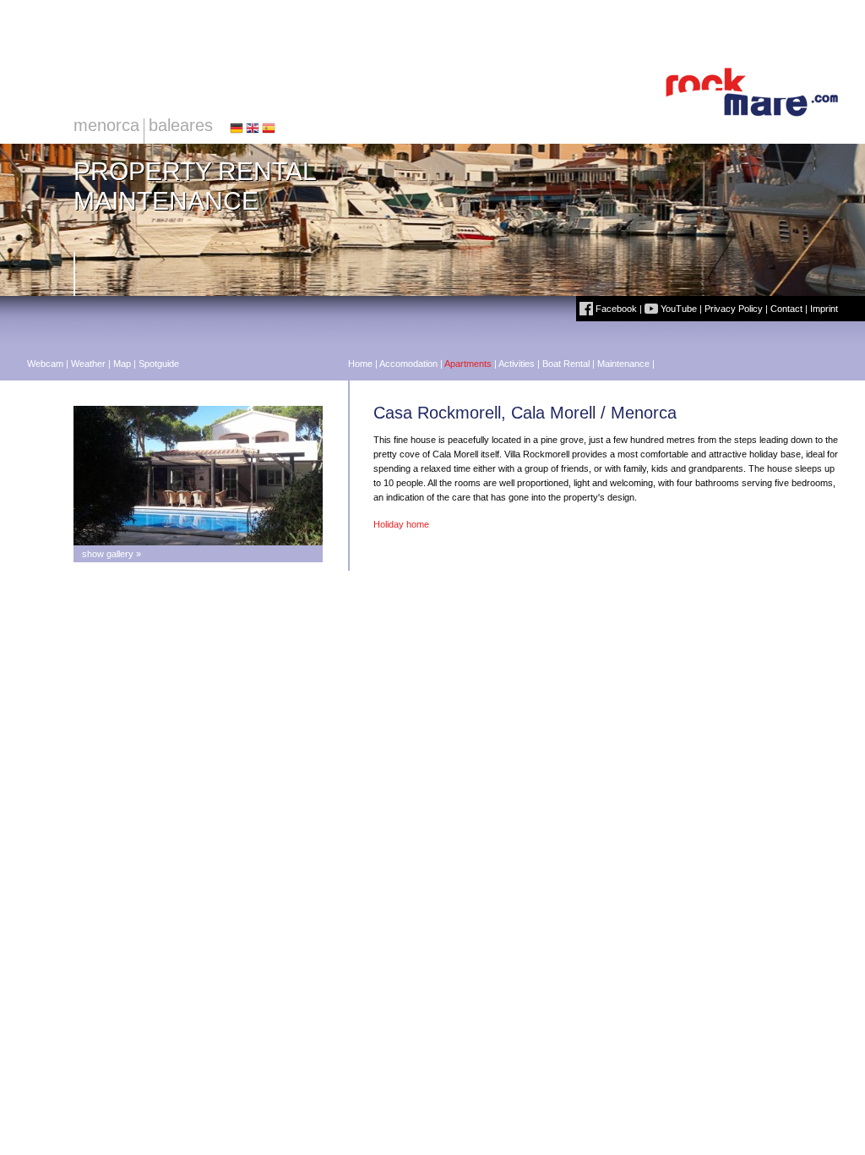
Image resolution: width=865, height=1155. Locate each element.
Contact (786, 309)
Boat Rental (566, 364)
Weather (88, 364)
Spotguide (159, 364)
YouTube (677, 309)
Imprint (824, 309)
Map (122, 364)
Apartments (468, 364)
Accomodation (408, 364)
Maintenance (623, 364)
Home (360, 364)
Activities (516, 364)
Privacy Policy (734, 309)
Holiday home (401, 524)
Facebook (615, 309)
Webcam (45, 364)
